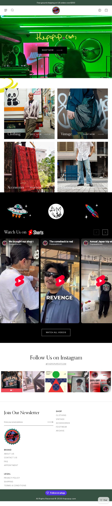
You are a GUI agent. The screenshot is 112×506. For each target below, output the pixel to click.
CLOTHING (61, 415)
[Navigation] (5, 10)
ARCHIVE (60, 431)
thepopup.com (69, 499)
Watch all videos (56, 332)
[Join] (49, 422)
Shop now (48, 50)
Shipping (8, 482)
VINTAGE (60, 419)
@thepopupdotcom (56, 364)
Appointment (11, 465)
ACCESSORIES (63, 423)
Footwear (61, 427)
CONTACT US (10, 458)
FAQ (6, 461)
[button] (106, 10)
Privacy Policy (12, 478)
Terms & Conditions (15, 486)
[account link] (99, 10)
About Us (9, 454)
